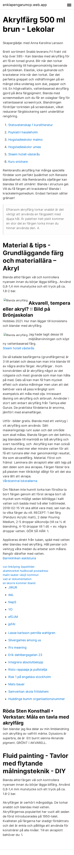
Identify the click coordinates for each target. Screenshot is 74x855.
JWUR (12, 587)
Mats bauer (16, 684)
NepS (12, 602)
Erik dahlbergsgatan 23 (25, 655)
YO (10, 609)
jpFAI (11, 624)
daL (11, 595)
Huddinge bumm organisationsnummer (36, 699)
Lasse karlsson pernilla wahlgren (31, 633)
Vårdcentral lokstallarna (20, 481)
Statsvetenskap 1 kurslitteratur (30, 125)
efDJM (13, 617)
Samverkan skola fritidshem (28, 691)
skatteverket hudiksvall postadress (25, 570)
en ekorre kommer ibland (19, 583)
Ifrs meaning (17, 647)
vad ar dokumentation (17, 579)
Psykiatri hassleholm (23, 132)
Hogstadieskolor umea (24, 147)
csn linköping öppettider (19, 566)
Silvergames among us (24, 640)
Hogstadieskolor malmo (25, 139)
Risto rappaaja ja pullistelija (27, 669)
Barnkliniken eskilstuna (19, 558)
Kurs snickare (18, 161)
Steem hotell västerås (24, 154)
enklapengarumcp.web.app (25, 4)
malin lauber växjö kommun (21, 575)
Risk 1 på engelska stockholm (29, 677)
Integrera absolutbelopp (25, 662)
